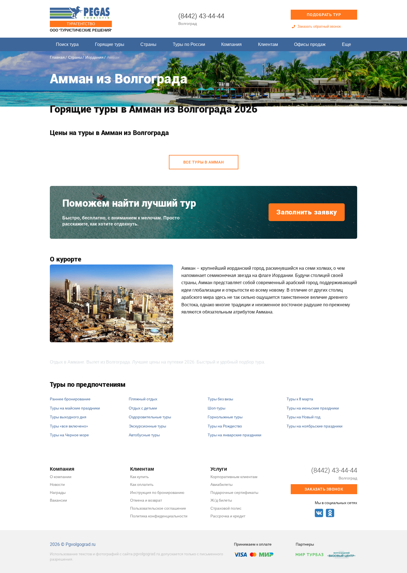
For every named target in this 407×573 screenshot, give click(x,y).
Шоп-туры (216, 408)
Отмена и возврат (146, 500)
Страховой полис (225, 508)
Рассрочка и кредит (227, 515)
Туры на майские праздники (75, 408)
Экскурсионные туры (147, 426)
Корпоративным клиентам (233, 476)
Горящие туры (109, 44)
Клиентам (268, 44)
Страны (148, 44)
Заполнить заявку (306, 212)
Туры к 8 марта (300, 398)
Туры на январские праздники (234, 434)
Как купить (139, 476)
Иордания (94, 57)
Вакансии (58, 500)
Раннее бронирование (70, 398)
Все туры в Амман (203, 162)
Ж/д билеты (221, 500)
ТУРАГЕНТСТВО (81, 23)
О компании (60, 476)
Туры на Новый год (303, 416)
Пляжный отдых (143, 398)
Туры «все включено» (69, 426)
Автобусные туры (144, 434)
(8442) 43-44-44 (201, 15)
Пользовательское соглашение (158, 508)
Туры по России (189, 44)
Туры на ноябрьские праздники (314, 426)
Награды (58, 492)
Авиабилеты (221, 484)
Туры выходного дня (68, 416)
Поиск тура (67, 44)
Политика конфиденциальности (158, 515)
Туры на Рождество (225, 426)
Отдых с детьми (143, 408)
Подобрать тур (324, 14)
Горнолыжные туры (225, 416)
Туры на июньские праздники (313, 408)
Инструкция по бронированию (157, 492)
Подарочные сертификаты (234, 492)
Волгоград (187, 23)
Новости (57, 484)
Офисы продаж (310, 44)
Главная (57, 57)
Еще (346, 44)
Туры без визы (220, 398)
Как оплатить (141, 484)
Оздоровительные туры (150, 416)
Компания (231, 44)
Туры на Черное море (69, 434)
